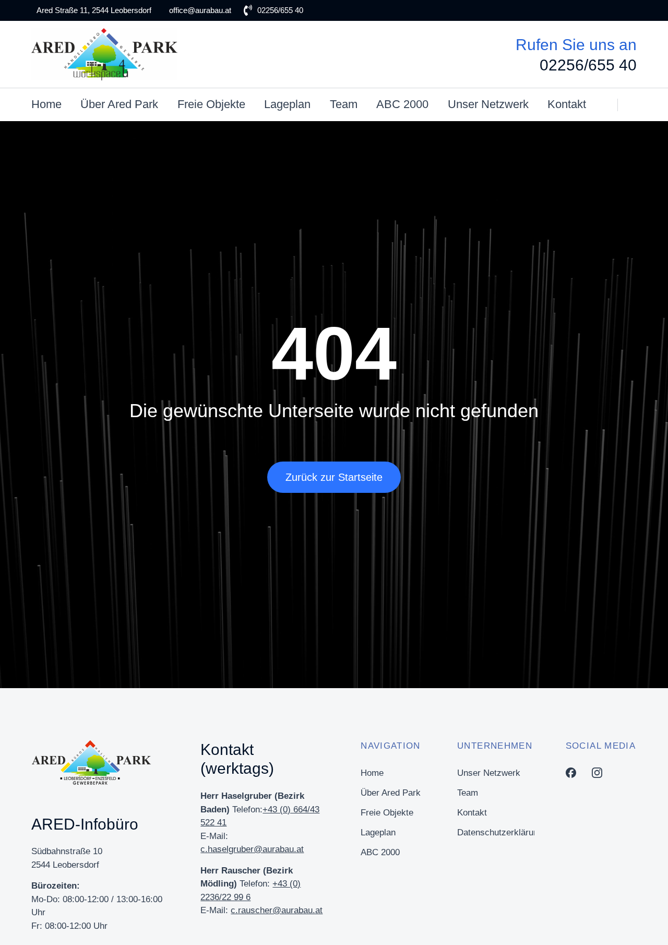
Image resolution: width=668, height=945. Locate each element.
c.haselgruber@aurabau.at (252, 849)
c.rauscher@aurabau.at (277, 910)
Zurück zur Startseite (334, 477)
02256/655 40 (588, 65)
